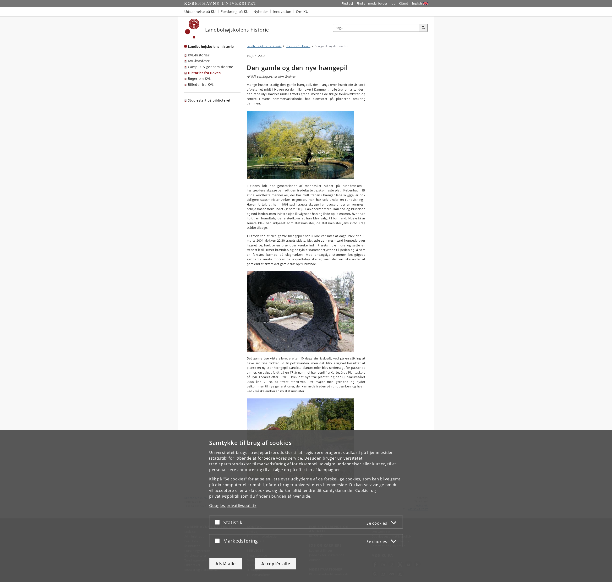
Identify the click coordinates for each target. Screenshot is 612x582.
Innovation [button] (282, 11)
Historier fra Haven (204, 73)
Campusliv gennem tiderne (210, 67)
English (416, 3)
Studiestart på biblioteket (209, 100)
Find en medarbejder (372, 3)
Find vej (347, 3)
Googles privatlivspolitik (233, 505)
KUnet (403, 3)
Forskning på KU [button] (235, 11)
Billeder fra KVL (201, 84)
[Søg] (423, 28)
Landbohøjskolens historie (211, 46)
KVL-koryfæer (199, 61)
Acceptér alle (275, 563)
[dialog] (306, 506)
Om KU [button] (302, 11)
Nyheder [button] (260, 11)
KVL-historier (198, 55)
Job (393, 3)
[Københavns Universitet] (192, 28)
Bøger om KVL (199, 78)
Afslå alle (225, 563)
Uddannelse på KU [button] (200, 11)
